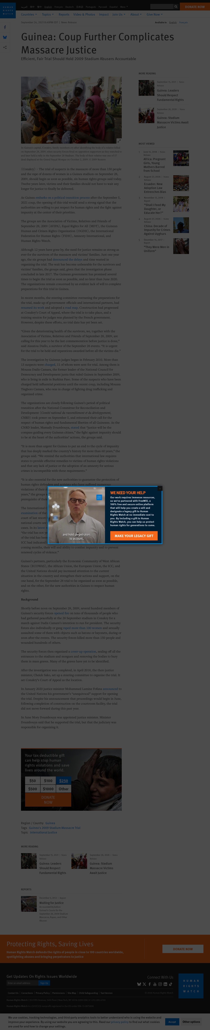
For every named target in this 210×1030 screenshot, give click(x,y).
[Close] (160, 488)
